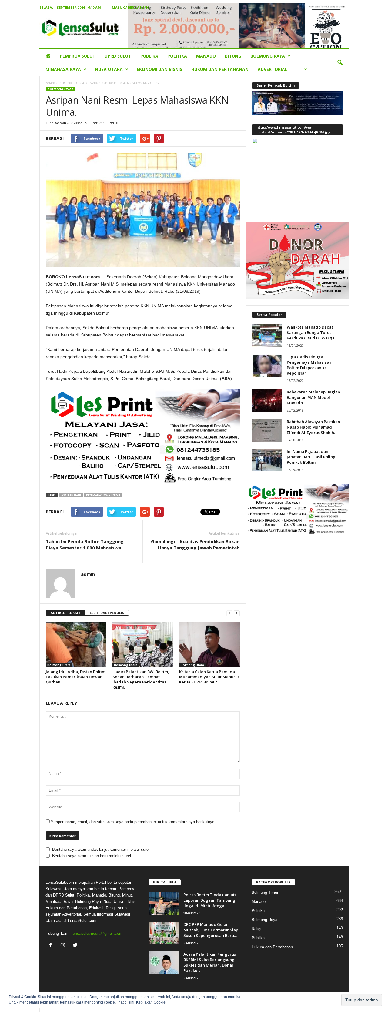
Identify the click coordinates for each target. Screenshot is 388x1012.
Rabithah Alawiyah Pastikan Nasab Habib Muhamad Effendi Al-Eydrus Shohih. (313, 427)
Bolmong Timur (265, 892)
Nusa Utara (109, 69)
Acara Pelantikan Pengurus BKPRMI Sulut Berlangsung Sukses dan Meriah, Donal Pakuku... (209, 962)
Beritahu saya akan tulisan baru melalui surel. (92, 855)
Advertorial (272, 69)
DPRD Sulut (118, 56)
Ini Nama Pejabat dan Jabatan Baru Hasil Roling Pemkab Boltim (311, 457)
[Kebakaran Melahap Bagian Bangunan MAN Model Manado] (267, 400)
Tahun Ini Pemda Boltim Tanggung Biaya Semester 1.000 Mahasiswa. (85, 544)
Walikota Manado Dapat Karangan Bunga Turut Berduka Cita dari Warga (311, 332)
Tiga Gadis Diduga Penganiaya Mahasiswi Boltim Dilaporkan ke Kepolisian (309, 365)
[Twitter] (76, 946)
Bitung (233, 56)
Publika (149, 56)
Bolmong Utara (73, 83)
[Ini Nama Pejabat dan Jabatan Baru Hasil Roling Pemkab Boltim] (267, 460)
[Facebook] (51, 946)
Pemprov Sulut (77, 56)
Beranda (51, 83)
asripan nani (71, 495)
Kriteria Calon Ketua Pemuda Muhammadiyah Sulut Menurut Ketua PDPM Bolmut (209, 677)
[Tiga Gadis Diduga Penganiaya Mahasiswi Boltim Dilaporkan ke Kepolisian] (267, 365)
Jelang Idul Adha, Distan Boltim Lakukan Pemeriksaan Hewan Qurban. (75, 677)
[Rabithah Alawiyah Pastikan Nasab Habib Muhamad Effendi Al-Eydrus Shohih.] (267, 430)
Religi (256, 929)
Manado (206, 56)
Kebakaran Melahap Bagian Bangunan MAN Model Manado (313, 397)
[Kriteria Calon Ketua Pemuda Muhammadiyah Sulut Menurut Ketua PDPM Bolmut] (209, 644)
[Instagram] (64, 946)
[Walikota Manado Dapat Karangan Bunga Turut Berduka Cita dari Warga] (267, 335)
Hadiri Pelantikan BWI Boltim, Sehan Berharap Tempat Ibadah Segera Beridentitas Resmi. (140, 679)
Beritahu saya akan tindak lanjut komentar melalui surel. (101, 849)
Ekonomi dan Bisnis (159, 69)
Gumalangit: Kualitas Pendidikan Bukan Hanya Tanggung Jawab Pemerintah (195, 544)
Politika (177, 56)
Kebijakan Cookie (151, 1002)
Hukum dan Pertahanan (220, 69)
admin (60, 123)
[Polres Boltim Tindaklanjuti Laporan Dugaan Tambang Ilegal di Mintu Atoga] (164, 903)
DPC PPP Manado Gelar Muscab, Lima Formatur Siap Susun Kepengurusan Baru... (210, 930)
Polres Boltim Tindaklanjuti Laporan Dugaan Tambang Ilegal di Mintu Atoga (209, 900)
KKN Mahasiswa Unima (103, 495)
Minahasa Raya (63, 69)
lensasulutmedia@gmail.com (97, 933)
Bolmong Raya (267, 56)
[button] (339, 62)
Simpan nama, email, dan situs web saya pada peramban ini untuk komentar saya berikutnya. (133, 822)
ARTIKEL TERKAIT (66, 612)
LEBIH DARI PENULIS (107, 612)
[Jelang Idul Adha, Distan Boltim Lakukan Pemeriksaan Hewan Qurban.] (76, 644)
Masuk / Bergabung (131, 7)
